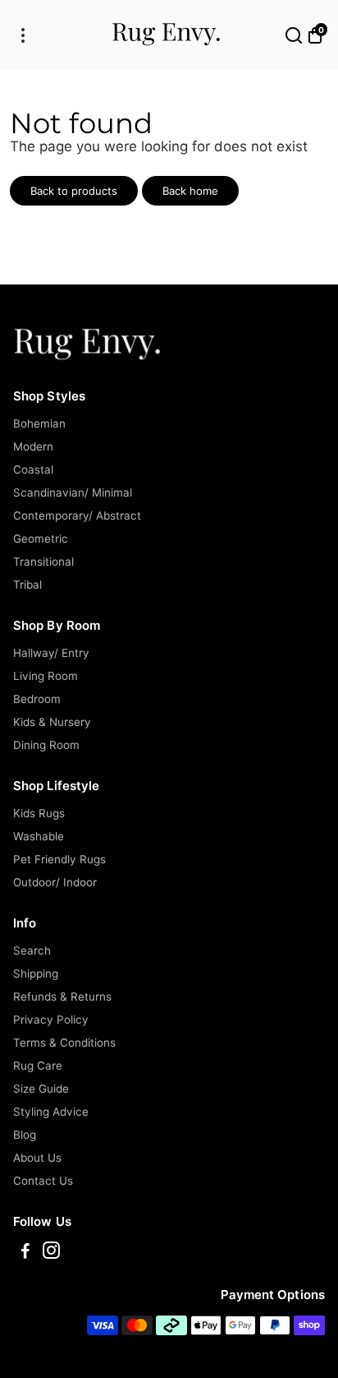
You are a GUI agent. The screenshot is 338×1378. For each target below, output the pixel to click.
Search (32, 950)
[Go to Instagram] (51, 1252)
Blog (24, 1134)
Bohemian (39, 423)
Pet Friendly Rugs (59, 859)
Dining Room (46, 744)
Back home (190, 190)
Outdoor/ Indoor (55, 882)
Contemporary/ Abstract (77, 515)
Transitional (43, 561)
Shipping (35, 973)
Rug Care (37, 1065)
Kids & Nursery (52, 721)
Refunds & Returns (62, 996)
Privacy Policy (51, 1019)
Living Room (45, 675)
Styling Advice (51, 1111)
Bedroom (37, 698)
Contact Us (43, 1180)
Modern (33, 446)
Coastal (33, 469)
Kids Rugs (39, 813)
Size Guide (41, 1088)
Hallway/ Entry (51, 652)
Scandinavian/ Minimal (72, 492)
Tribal (27, 584)
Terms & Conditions (64, 1042)
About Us (37, 1157)
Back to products (73, 190)
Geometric (40, 538)
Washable (38, 836)
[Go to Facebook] (25, 1252)
